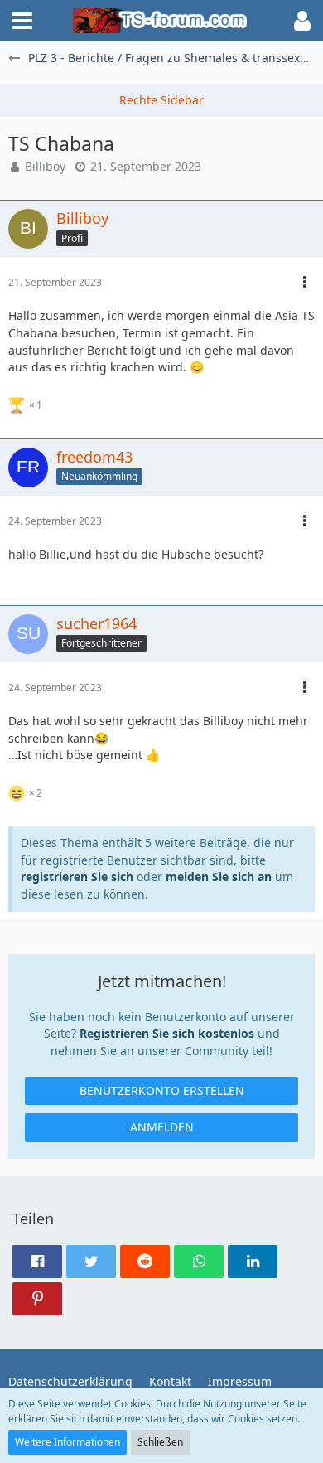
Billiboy (45, 166)
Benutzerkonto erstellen (162, 1090)
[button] (22, 20)
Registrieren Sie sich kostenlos (167, 1033)
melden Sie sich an (219, 876)
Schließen (160, 1442)
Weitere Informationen (67, 1442)
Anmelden (162, 1127)
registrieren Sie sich (77, 876)
